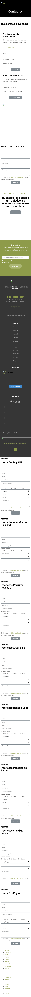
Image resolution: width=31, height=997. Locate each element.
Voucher (7, 957)
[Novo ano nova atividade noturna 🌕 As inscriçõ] (15, 377)
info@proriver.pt (15, 306)
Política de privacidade (9, 443)
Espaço (7, 961)
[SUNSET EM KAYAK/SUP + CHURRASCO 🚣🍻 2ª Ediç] (15, 381)
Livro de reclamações (21, 443)
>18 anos (22, 488)
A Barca (7, 959)
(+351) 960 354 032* (8, 48)
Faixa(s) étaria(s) (5, 486)
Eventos (7, 954)
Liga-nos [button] (16, 69)
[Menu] (29, 3)
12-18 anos (14, 488)
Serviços (7, 950)
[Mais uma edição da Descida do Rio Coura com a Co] (15, 379)
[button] (15, 212)
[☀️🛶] (15, 383)
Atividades (8, 952)
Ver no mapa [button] (16, 97)
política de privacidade (16, 177)
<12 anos (5, 488)
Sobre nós (7, 964)
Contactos (8, 966)
